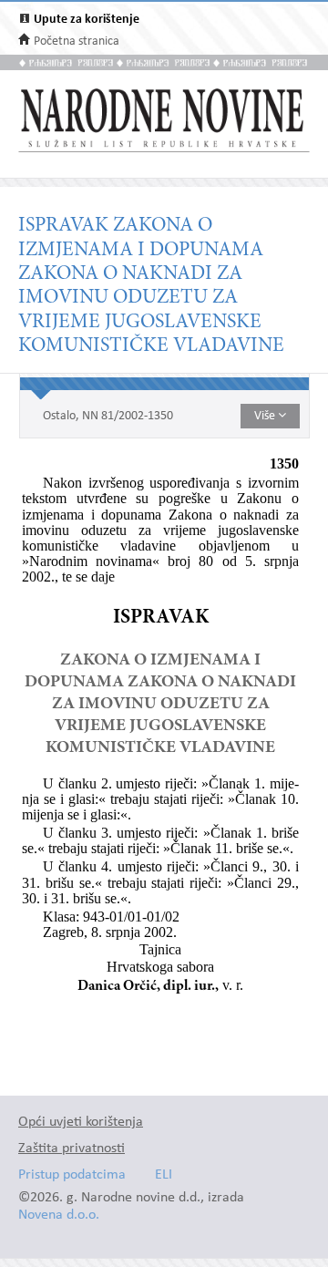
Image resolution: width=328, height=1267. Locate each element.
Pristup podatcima (72, 1175)
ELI (163, 1175)
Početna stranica (76, 41)
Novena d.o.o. (58, 1215)
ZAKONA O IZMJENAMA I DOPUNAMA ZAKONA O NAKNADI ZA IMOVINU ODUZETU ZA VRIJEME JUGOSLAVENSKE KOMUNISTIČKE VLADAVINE (160, 704)
